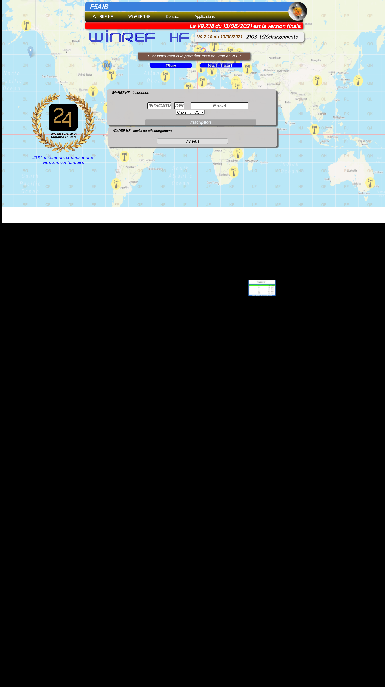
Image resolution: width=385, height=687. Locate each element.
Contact (172, 16)
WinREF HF (103, 16)
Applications (205, 16)
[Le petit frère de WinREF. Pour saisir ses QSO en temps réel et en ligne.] (212, 65)
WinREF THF (139, 16)
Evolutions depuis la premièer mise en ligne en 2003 (194, 56)
